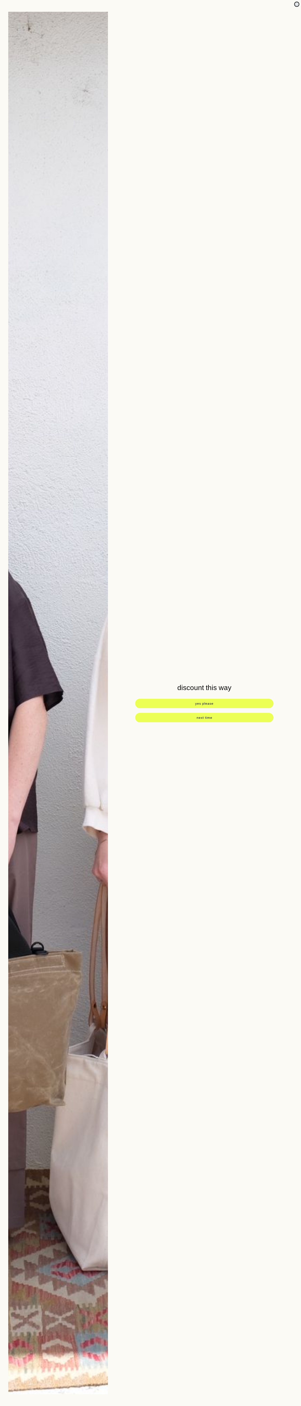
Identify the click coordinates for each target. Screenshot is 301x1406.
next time (204, 717)
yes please (204, 703)
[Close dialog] (296, 4)
